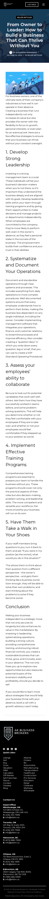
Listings (6, 757)
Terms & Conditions (34, 892)
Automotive (29, 765)
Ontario (27, 760)
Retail (26, 783)
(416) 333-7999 (12, 815)
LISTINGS (32, 5)
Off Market (8, 775)
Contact (7, 783)
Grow (5, 765)
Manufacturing (31, 768)
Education (29, 780)
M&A (5, 770)
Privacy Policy (20, 892)
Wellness (28, 788)
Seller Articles (24, 17)
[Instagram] (16, 749)
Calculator (8, 773)
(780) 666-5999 (13, 877)
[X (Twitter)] (8, 749)
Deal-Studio (39, 896)
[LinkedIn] (12, 749)
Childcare (28, 785)
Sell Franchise (10, 778)
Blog (5, 788)
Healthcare (29, 773)
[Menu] (43, 4)
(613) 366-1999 (12, 861)
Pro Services (30, 778)
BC (25, 763)
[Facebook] (4, 749)
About (6, 780)
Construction (30, 775)
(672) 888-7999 (13, 840)
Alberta (27, 757)
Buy (5, 763)
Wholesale (29, 790)
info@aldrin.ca (12, 817)
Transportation (31, 770)
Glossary (7, 785)
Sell (5, 760)
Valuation (7, 768)
